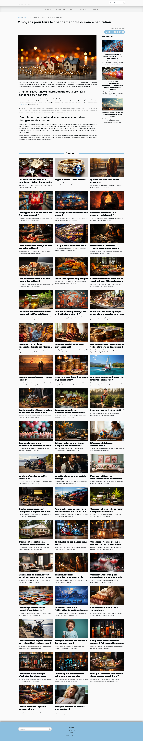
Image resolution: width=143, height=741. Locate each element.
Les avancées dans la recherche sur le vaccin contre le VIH (112, 56)
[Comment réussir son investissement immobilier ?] (71, 398)
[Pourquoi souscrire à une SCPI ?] (107, 398)
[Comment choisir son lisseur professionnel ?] (71, 332)
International (60, 9)
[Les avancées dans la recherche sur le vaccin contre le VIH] (112, 46)
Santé (71, 9)
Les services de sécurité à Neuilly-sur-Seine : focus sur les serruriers (35, 182)
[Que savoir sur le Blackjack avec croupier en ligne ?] (36, 233)
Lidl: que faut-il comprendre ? (70, 245)
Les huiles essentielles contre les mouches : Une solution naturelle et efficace (35, 314)
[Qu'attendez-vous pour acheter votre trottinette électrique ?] (36, 628)
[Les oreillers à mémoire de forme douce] (107, 595)
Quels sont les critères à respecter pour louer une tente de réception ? (35, 544)
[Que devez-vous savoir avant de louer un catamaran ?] (107, 365)
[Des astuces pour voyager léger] (71, 266)
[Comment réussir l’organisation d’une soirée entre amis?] (71, 562)
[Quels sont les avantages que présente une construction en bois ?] (107, 299)
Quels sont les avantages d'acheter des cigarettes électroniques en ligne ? (32, 676)
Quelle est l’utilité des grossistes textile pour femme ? (35, 347)
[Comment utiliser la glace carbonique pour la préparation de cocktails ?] (107, 562)
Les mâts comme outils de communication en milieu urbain (112, 115)
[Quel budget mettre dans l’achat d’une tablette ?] (36, 595)
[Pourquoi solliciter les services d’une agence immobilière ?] (107, 661)
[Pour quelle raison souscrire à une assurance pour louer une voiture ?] (71, 497)
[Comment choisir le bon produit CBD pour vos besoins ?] (107, 497)
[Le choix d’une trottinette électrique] (36, 464)
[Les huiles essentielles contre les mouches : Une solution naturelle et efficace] (36, 299)
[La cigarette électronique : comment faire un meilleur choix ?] (107, 628)
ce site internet (23, 105)
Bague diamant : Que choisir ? (70, 180)
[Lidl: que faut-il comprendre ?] (71, 233)
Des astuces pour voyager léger (71, 278)
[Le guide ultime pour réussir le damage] (71, 464)
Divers (95, 9)
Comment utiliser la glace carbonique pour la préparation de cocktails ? (107, 577)
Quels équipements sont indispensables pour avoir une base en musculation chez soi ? (35, 511)
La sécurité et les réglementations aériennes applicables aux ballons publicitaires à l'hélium (112, 85)
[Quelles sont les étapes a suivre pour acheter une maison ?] (36, 398)
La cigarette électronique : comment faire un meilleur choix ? (107, 643)
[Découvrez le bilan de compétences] (107, 431)
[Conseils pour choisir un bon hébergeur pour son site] (71, 661)
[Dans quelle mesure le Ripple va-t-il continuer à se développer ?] (107, 332)
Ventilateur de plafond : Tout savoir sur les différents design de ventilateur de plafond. (35, 577)
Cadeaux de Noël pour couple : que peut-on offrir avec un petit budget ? (107, 544)
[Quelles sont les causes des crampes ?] (107, 167)
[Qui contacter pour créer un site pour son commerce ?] (71, 431)
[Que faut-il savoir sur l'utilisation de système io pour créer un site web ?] (71, 595)
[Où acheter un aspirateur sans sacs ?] (71, 529)
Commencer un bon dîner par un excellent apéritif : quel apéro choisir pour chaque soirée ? (106, 281)
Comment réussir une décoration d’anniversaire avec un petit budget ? (35, 445)
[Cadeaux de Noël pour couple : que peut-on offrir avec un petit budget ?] (107, 529)
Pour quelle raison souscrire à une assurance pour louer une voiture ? (70, 511)
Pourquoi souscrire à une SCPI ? (107, 410)
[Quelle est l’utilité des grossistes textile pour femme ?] (36, 332)
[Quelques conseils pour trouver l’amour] (36, 365)
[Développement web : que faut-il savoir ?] (71, 200)
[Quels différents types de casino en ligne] (36, 694)
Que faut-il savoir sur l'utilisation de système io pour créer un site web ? (71, 610)
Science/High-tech (83, 9)
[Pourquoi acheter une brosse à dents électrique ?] (71, 628)
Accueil (20, 17)
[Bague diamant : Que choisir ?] (71, 167)
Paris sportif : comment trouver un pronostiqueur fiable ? (104, 248)
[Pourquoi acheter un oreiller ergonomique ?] (71, 694)
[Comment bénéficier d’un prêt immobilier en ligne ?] (36, 266)
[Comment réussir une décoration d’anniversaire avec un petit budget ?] (36, 431)
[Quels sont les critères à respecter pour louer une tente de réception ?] (36, 529)
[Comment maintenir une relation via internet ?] (107, 200)
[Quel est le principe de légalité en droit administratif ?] (71, 299)
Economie (48, 9)
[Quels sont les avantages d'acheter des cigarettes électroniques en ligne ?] (36, 661)
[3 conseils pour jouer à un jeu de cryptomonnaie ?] (71, 365)
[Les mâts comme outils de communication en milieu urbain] (112, 104)
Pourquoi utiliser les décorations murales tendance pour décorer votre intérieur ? (106, 478)
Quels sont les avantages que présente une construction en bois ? (106, 314)
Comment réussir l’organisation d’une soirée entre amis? (69, 577)
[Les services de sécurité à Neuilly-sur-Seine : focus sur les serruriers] (36, 167)
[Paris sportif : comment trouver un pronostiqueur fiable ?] (107, 233)
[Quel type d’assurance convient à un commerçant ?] (36, 200)
